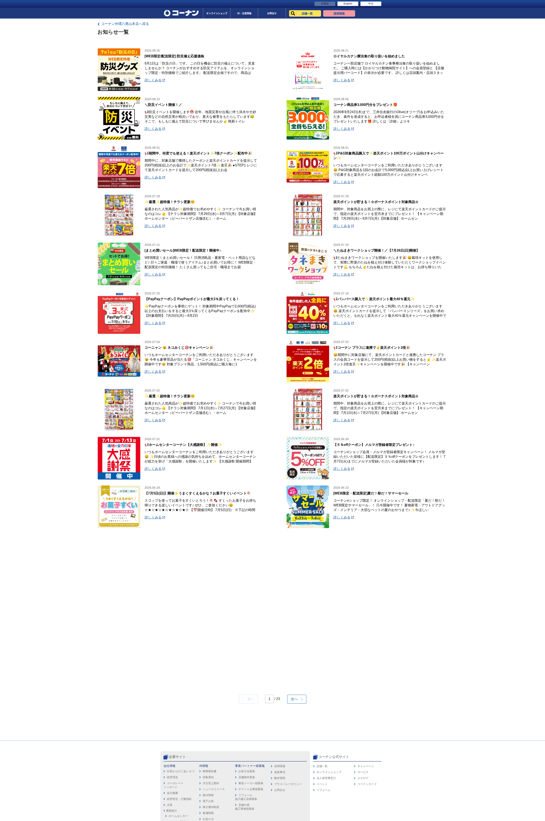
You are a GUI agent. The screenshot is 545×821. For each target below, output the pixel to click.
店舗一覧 (322, 766)
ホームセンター (178, 816)
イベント (322, 784)
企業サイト (177, 757)
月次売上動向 (211, 783)
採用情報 (279, 766)
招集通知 (208, 777)
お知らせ (208, 819)
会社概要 (172, 793)
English (348, 3)
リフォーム (323, 790)
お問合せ (279, 790)
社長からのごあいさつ (181, 771)
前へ (249, 699)
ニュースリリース (214, 789)
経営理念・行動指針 (179, 799)
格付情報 (208, 795)
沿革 (169, 805)
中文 (370, 3)
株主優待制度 (211, 807)
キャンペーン (365, 766)
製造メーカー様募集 (250, 783)
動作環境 (279, 778)
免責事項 (279, 772)
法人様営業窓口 (326, 778)
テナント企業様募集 (250, 789)
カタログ (363, 778)
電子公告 (208, 801)
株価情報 (208, 813)
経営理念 (172, 777)
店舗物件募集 (246, 777)
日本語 (325, 3)
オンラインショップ (329, 772)
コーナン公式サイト (333, 757)
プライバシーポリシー (288, 784)
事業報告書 (210, 771)
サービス (363, 772)
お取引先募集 (246, 771)
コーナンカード (367, 784)
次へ (296, 699)
